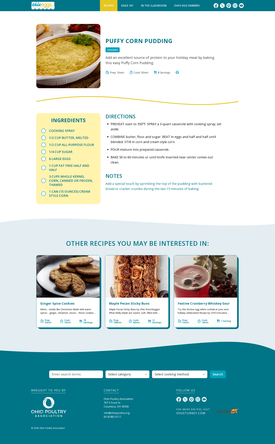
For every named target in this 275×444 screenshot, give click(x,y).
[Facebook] (216, 5)
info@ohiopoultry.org (117, 413)
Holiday (112, 49)
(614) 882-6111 (112, 416)
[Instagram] (235, 5)
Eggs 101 (127, 5)
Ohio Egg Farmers (187, 5)
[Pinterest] (228, 5)
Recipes (109, 5)
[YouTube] (241, 5)
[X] (222, 5)
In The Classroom (153, 5)
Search (218, 374)
